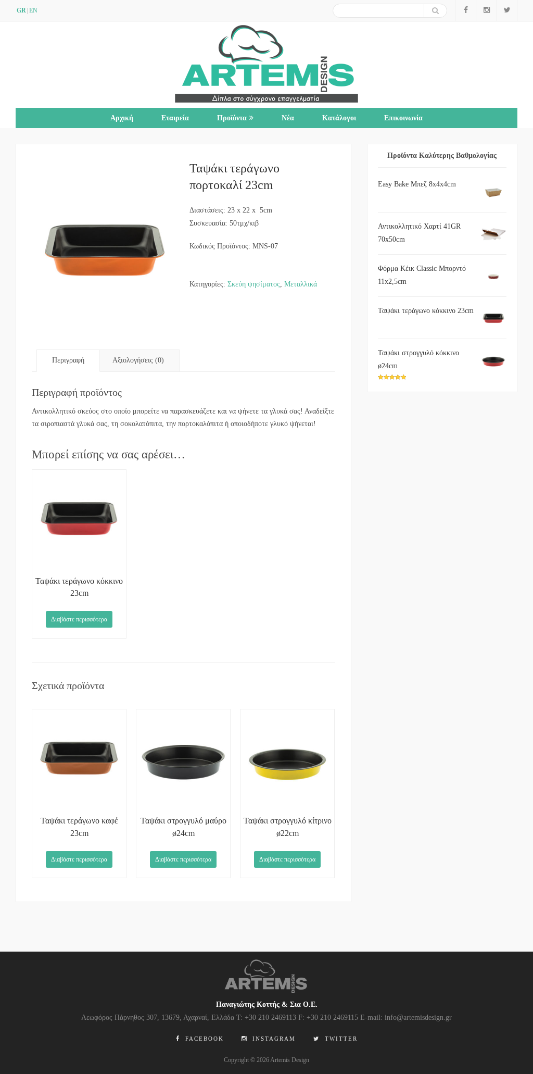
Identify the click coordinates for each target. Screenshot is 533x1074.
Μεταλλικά (300, 284)
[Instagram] (486, 10)
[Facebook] (465, 10)
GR (21, 10)
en (33, 10)
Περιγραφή (68, 360)
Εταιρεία (175, 118)
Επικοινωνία (403, 118)
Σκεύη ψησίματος (253, 284)
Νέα (288, 118)
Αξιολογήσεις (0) (138, 360)
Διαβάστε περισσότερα (79, 619)
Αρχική (121, 118)
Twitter (340, 1038)
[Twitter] (507, 10)
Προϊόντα (232, 118)
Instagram (273, 1038)
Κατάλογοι (339, 118)
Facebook (203, 1038)
